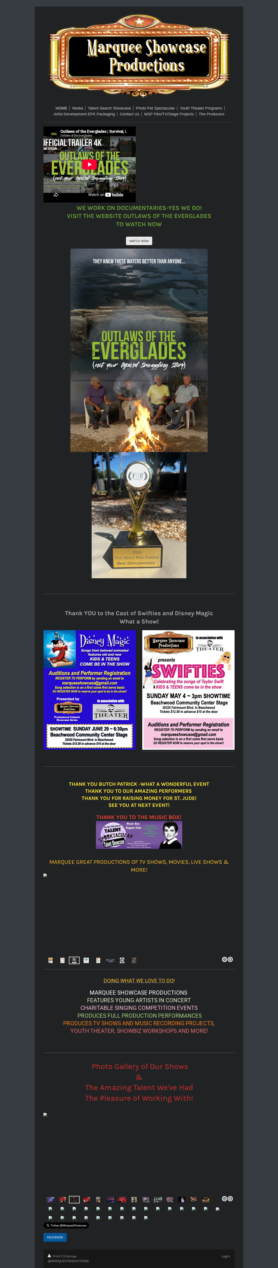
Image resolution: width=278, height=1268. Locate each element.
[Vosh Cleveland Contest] (50, 1199)
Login (226, 1256)
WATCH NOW (139, 241)
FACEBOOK (55, 1237)
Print (56, 1256)
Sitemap (70, 1256)
